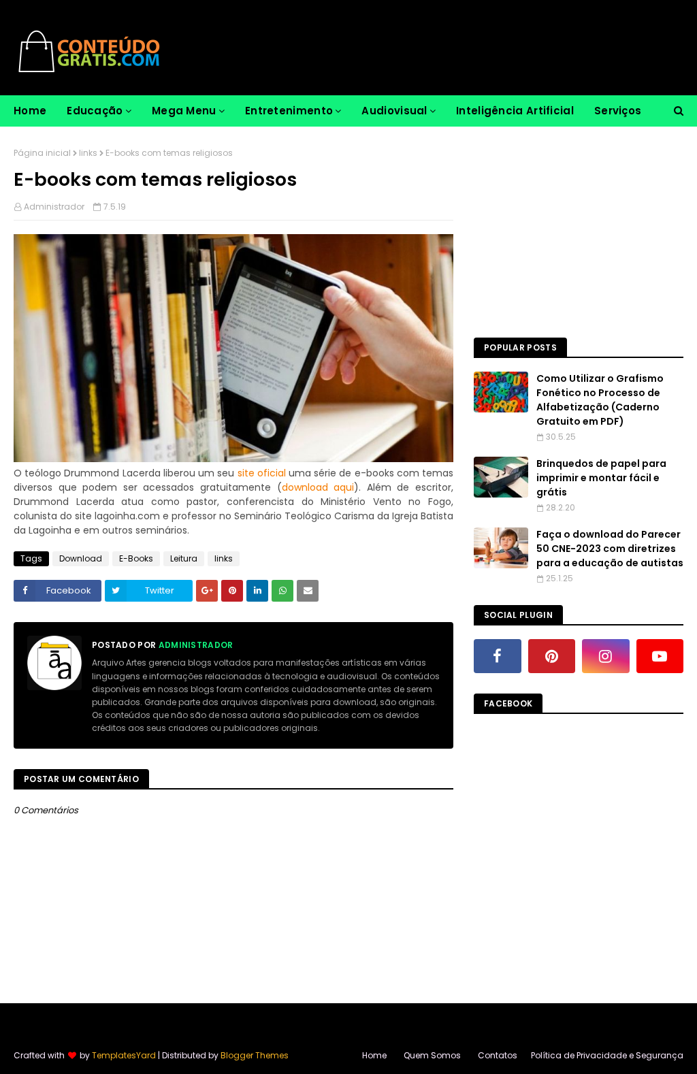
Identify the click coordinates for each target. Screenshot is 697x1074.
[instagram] (606, 656)
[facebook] (497, 656)
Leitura (183, 558)
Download (80, 558)
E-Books (136, 558)
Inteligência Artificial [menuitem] (515, 110)
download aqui (318, 487)
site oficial (262, 473)
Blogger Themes (255, 1055)
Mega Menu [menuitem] (184, 110)
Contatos (497, 1055)
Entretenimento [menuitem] (289, 110)
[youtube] (660, 656)
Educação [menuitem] (95, 110)
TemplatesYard (124, 1055)
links (88, 153)
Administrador (54, 206)
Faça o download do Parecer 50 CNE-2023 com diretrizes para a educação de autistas (609, 548)
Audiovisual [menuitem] (394, 110)
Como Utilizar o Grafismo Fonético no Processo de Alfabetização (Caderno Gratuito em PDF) (600, 400)
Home (374, 1055)
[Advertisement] (578, 232)
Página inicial (42, 153)
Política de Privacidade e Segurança (607, 1055)
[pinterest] (552, 656)
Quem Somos (432, 1055)
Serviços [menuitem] (617, 110)
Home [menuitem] (30, 110)
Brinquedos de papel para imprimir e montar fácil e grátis (601, 478)
